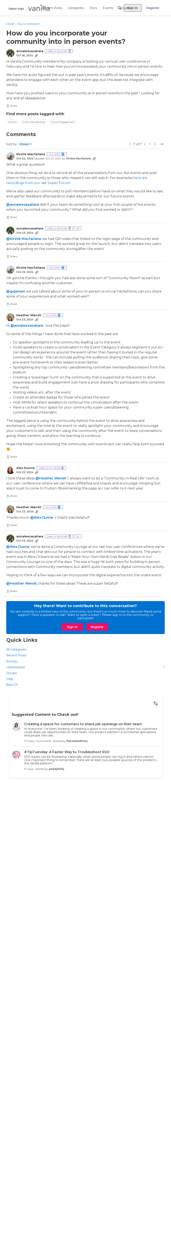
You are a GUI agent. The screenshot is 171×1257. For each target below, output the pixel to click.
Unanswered (85, 667)
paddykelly (56, 768)
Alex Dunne (25, 468)
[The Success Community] (29, 8)
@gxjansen (15, 291)
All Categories (16, 649)
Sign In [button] (72, 627)
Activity (11, 661)
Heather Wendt (28, 315)
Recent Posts (16, 655)
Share (11, 106)
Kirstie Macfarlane (30, 154)
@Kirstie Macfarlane (23, 239)
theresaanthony (77, 741)
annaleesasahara (29, 51)
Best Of (12, 685)
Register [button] (97, 627)
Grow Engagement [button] (62, 122)
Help (9, 679)
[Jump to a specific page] (161, 144)
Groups (11, 673)
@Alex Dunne (41, 517)
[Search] (119, 8)
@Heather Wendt (50, 478)
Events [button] (12, 122)
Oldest (24, 144)
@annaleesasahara (22, 205)
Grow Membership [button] (33, 122)
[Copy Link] (36, 55)
